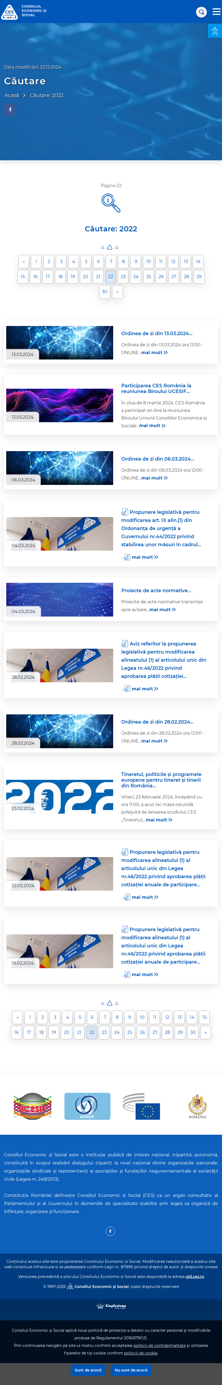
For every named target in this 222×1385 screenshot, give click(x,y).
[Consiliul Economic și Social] (9, 11)
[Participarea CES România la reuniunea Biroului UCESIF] (59, 405)
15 (23, 276)
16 (35, 276)
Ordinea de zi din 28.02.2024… (157, 722)
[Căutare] (201, 12)
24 (136, 276)
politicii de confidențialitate (159, 1345)
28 (186, 276)
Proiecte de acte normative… (156, 590)
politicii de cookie (140, 1353)
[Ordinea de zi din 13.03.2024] (59, 343)
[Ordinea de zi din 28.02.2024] (59, 731)
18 (60, 276)
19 (73, 276)
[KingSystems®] (111, 1305)
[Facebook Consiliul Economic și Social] (110, 1231)
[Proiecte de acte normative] (59, 600)
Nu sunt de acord (131, 1370)
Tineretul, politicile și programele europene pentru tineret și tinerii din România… (161, 779)
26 (161, 276)
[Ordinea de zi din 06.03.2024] (59, 468)
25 (148, 276)
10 (148, 261)
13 (186, 261)
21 (98, 276)
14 (198, 261)
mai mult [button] (151, 352)
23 (123, 276)
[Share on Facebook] (10, 109)
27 (173, 276)
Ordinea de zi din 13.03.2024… (156, 333)
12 (173, 261)
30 (104, 291)
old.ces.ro (195, 1276)
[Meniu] (216, 12)
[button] (215, 31)
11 (160, 261)
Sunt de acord (88, 1370)
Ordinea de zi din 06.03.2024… (157, 459)
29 (199, 276)
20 (85, 276)
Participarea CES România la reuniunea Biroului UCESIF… (156, 388)
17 (48, 276)
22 (110, 276)
